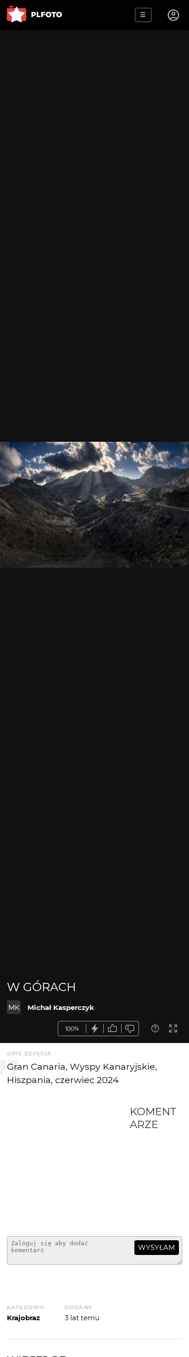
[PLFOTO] (34, 15)
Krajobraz (23, 1317)
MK (14, 1007)
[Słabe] (130, 1028)
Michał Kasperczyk (61, 1007)
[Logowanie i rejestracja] (174, 15)
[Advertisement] (68, 1167)
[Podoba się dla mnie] (112, 1028)
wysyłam (156, 1247)
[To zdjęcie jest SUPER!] (95, 1028)
